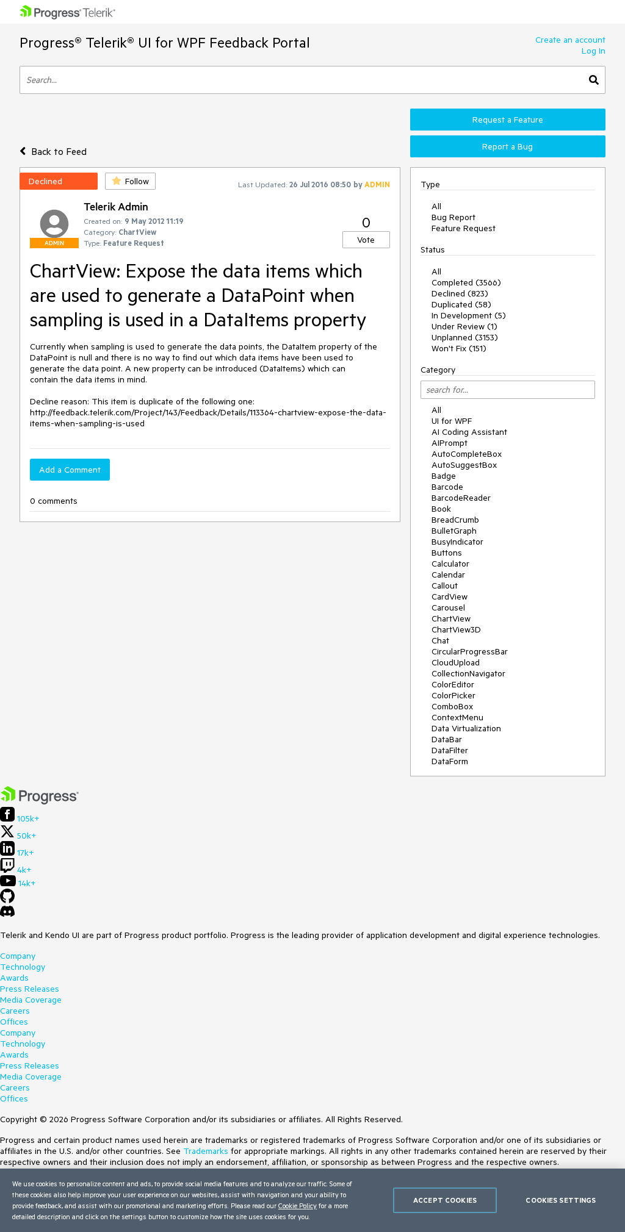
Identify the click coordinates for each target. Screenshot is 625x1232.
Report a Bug (507, 146)
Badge (444, 475)
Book (441, 508)
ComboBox (452, 706)
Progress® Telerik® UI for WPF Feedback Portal (165, 42)
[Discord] (7, 914)
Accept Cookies (445, 1200)
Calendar (448, 574)
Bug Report (453, 217)
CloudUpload (456, 662)
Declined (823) (460, 293)
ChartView (451, 618)
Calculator (450, 563)
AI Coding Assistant (469, 431)
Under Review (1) (464, 326)
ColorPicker (453, 695)
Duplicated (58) (461, 304)
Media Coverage (31, 999)
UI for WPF (452, 420)
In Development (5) (469, 315)
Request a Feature (507, 119)
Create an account (570, 39)
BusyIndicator (457, 541)
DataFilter (450, 750)
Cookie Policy (297, 1205)
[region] (312, 1200)
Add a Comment (70, 469)
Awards (14, 977)
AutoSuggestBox (464, 464)
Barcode (447, 486)
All (436, 206)
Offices (14, 1021)
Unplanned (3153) (465, 337)
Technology (22, 966)
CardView (450, 596)
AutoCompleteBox (467, 453)
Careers (15, 1010)
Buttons (447, 552)
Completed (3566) (466, 282)
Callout (445, 585)
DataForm (450, 761)
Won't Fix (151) (459, 348)
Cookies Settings (561, 1200)
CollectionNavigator (468, 673)
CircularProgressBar (470, 651)
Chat (440, 640)
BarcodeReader (461, 497)
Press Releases (29, 988)
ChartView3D (456, 629)
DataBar (447, 739)
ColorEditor (453, 684)
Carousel (448, 607)
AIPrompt (450, 442)
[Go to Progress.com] (39, 801)
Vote (366, 239)
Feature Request (464, 228)
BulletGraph (454, 530)
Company (17, 955)
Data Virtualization (466, 728)
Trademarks (205, 1150)
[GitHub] (7, 900)
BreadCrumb (455, 519)
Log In (593, 50)
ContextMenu (457, 717)
